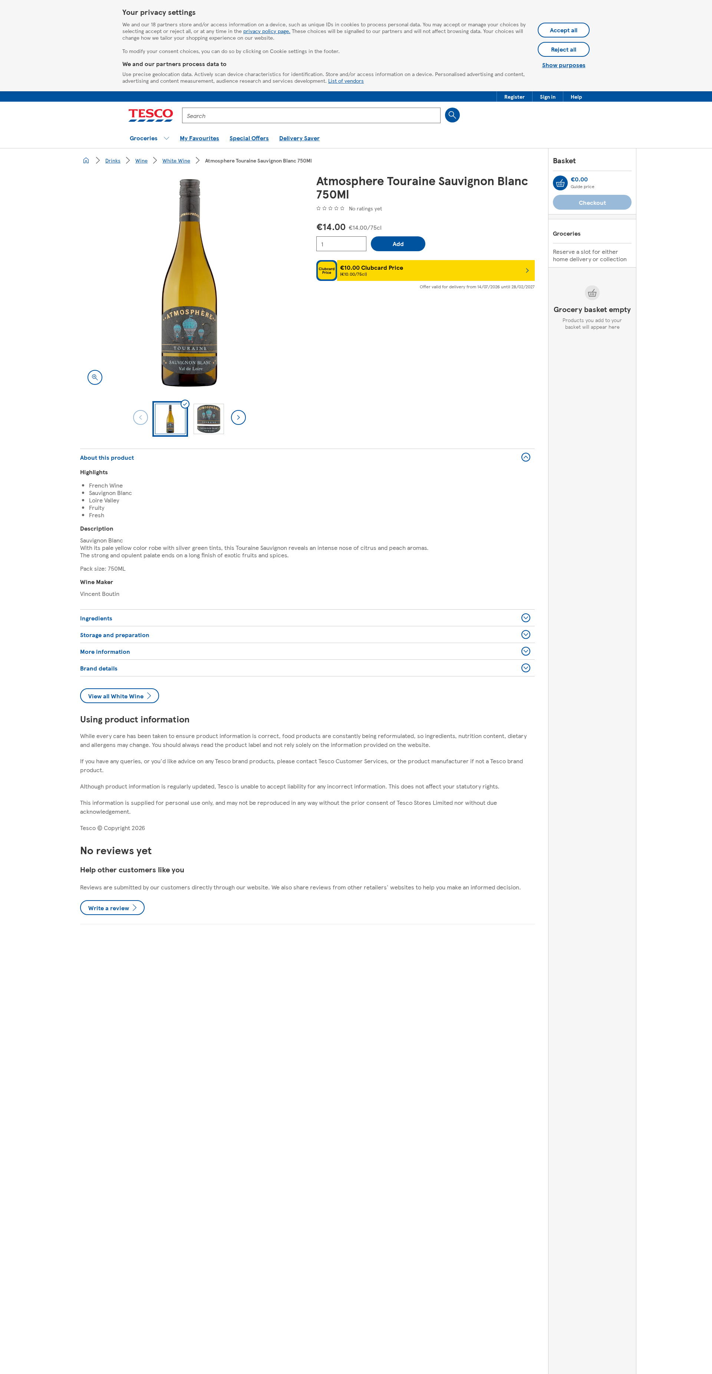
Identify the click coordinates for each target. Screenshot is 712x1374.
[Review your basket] (560, 183)
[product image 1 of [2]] (189, 283)
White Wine (176, 160)
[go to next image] (238, 417)
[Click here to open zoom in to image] (95, 377)
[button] (514, 96)
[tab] (170, 419)
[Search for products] (452, 115)
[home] (86, 160)
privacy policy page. (266, 31)
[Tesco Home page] (150, 115)
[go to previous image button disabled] (140, 417)
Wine (141, 160)
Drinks (113, 160)
